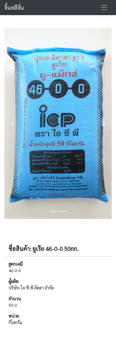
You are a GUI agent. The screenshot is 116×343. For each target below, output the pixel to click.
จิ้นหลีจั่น (14, 7)
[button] (12, 123)
